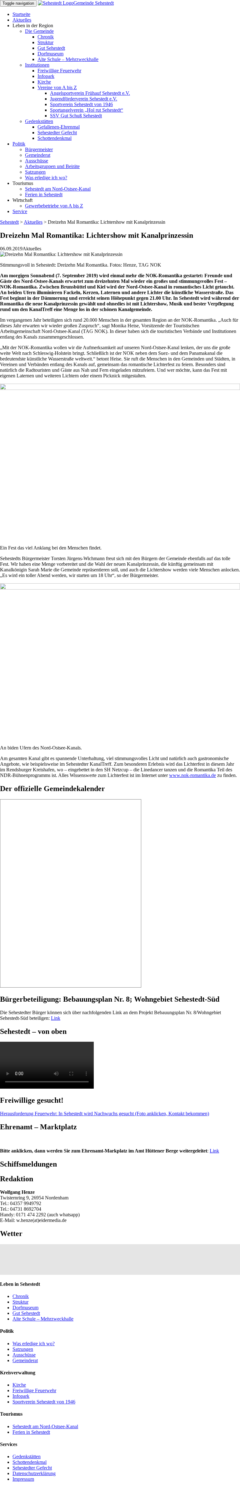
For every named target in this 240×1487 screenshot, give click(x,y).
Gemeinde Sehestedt (93, 3)
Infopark (46, 76)
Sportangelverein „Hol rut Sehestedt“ (86, 110)
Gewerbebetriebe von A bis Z (54, 205)
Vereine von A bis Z (57, 87)
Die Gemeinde (39, 31)
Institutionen (37, 65)
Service (19, 211)
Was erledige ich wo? (46, 177)
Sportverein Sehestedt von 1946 (81, 104)
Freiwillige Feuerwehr (59, 70)
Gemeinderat (37, 155)
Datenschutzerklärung (34, 1473)
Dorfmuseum (50, 53)
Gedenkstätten (39, 121)
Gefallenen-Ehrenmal (59, 127)
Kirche (44, 81)
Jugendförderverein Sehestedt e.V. (83, 98)
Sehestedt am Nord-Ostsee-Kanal (58, 189)
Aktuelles (21, 20)
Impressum (23, 1479)
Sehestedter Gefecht (57, 132)
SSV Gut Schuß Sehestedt (76, 115)
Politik (18, 143)
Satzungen (35, 172)
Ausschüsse (36, 160)
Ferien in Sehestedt (43, 194)
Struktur (45, 42)
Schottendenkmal (55, 138)
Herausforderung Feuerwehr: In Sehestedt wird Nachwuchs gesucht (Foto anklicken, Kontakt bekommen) (104, 1113)
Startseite (21, 14)
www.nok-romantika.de (192, 775)
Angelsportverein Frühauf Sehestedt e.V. (90, 93)
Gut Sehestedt (51, 48)
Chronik (46, 36)
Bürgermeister (39, 149)
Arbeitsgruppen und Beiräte (52, 166)
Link (55, 1018)
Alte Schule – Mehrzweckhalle (68, 59)
